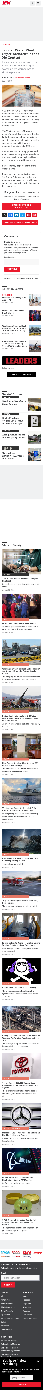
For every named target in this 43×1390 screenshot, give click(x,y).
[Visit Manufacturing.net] (16, 1256)
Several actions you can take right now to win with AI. (20, 585)
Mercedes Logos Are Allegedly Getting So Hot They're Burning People (21, 1134)
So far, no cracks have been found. (16, 1183)
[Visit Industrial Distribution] (5, 1256)
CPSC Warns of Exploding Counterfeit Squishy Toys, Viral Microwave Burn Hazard (19, 1222)
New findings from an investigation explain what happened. (20, 949)
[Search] (32, 3)
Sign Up (8, 1285)
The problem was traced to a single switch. (20, 906)
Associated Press (22, 77)
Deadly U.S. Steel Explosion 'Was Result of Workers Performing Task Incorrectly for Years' (21, 1038)
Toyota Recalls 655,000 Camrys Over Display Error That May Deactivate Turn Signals (20, 1085)
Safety (6, 44)
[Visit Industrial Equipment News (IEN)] (27, 1252)
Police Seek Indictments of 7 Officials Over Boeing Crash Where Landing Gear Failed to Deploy (14, 343)
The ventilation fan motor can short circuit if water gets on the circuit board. (20, 770)
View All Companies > (21, 374)
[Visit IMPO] (37, 1253)
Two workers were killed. (12, 864)
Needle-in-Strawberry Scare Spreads (14, 402)
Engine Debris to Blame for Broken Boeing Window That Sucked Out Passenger (21, 944)
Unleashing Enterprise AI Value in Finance (13, 456)
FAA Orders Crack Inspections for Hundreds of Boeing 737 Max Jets (17, 1179)
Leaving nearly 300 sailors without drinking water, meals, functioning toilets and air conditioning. (20, 816)
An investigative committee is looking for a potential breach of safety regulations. (20, 628)
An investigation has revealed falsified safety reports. (21, 725)
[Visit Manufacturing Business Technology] (27, 1256)
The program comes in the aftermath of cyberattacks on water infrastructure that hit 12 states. (20, 993)
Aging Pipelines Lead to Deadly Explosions (13, 436)
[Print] (4, 215)
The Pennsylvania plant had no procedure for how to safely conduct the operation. (20, 1044)
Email (3, 1273)
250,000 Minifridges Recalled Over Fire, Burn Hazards (20, 902)
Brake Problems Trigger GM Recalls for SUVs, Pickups (12, 421)
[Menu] (38, 3)
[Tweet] (22, 215)
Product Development (13, 1129)
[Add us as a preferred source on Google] (34, 215)
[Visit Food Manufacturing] (16, 1253)
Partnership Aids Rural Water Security (19, 988)
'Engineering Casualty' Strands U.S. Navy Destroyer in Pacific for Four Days (20, 809)
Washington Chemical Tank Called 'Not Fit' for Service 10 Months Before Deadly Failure (14, 328)
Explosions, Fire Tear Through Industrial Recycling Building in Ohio (20, 859)
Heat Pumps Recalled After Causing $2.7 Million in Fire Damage (20, 764)
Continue (21, 1385)
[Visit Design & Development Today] (5, 1253)
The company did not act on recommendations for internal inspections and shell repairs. (21, 678)
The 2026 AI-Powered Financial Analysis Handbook (20, 580)
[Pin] (28, 215)
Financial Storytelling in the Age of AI (14, 299)
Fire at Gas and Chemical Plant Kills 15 (13, 312)
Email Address (11, 257)
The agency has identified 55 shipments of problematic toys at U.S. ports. (20, 1229)
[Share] (10, 215)
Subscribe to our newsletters (21, 206)
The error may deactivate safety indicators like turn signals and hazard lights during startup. (19, 1093)
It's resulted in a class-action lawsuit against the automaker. (20, 1139)
